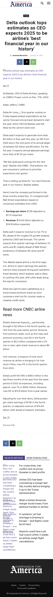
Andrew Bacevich (20, 55)
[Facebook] (20, 62)
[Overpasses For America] (21, 4)
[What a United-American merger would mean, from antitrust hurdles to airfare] (10, 511)
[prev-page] (5, 549)
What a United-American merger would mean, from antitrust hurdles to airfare (33, 503)
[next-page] (9, 549)
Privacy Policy (34, 585)
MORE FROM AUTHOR (37, 458)
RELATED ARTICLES (14, 458)
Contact (22, 585)
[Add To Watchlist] (19, 113)
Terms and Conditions (26, 588)
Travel (26, 16)
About (13, 585)
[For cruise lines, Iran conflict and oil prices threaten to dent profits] (10, 471)
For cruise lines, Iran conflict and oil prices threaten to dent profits (32, 469)
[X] (26, 62)
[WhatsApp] (33, 62)
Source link (9, 425)
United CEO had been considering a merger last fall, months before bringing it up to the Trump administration (34, 486)
